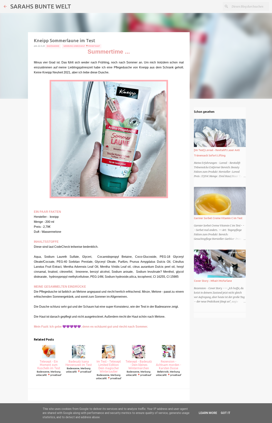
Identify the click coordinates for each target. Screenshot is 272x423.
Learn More (208, 413)
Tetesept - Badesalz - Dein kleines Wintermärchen (138, 365)
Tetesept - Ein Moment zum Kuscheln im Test (48, 365)
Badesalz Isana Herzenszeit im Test (79, 363)
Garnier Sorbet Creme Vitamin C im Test (218, 218)
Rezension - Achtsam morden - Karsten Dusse (168, 365)
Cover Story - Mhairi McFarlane (213, 280)
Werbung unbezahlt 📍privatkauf (81, 46)
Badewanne (53, 46)
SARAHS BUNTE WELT (40, 6)
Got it (225, 413)
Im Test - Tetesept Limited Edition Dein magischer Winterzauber (109, 366)
